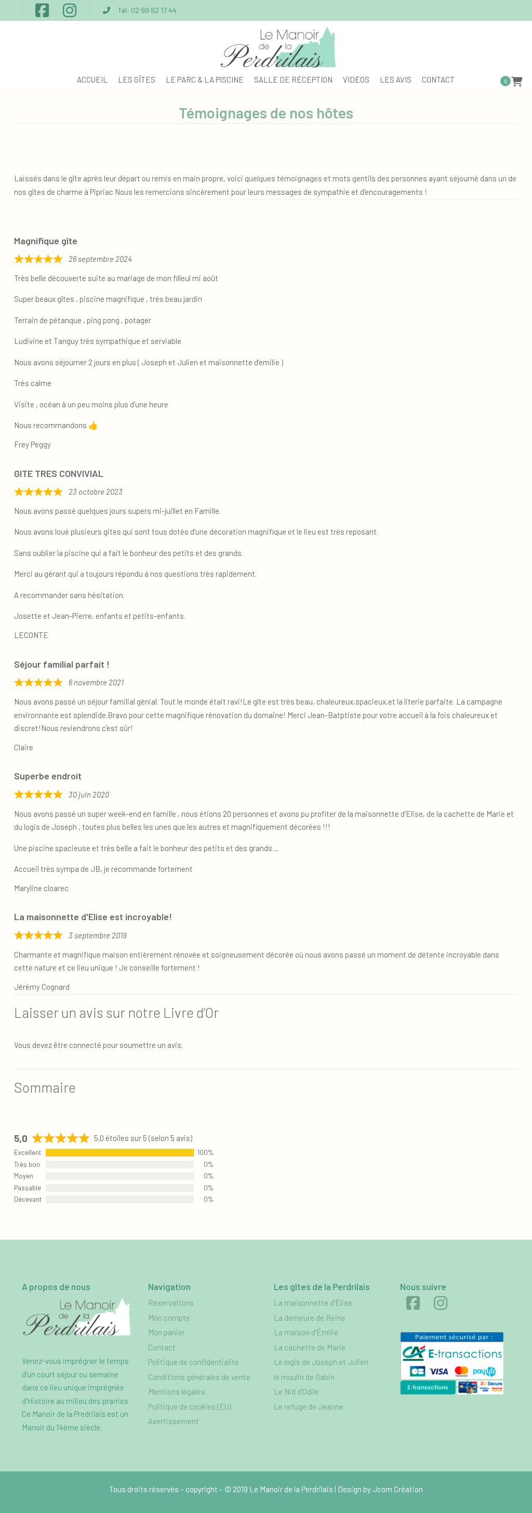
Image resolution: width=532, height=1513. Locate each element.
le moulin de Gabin (304, 1377)
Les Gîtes (136, 79)
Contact (438, 79)
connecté (85, 1045)
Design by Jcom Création (380, 1489)
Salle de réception (293, 79)
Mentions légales (176, 1391)
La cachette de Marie (309, 1347)
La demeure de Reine (309, 1317)
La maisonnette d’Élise (313, 1302)
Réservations (171, 1302)
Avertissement (173, 1421)
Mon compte (169, 1317)
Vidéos (356, 79)
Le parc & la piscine (205, 79)
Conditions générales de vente (199, 1377)
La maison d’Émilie (306, 1332)
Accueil (92, 79)
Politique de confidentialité (193, 1361)
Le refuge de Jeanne (308, 1406)
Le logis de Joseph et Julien (321, 1361)
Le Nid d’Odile (296, 1391)
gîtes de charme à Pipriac (70, 191)
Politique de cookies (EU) (189, 1406)
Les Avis (395, 79)
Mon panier (166, 1332)
